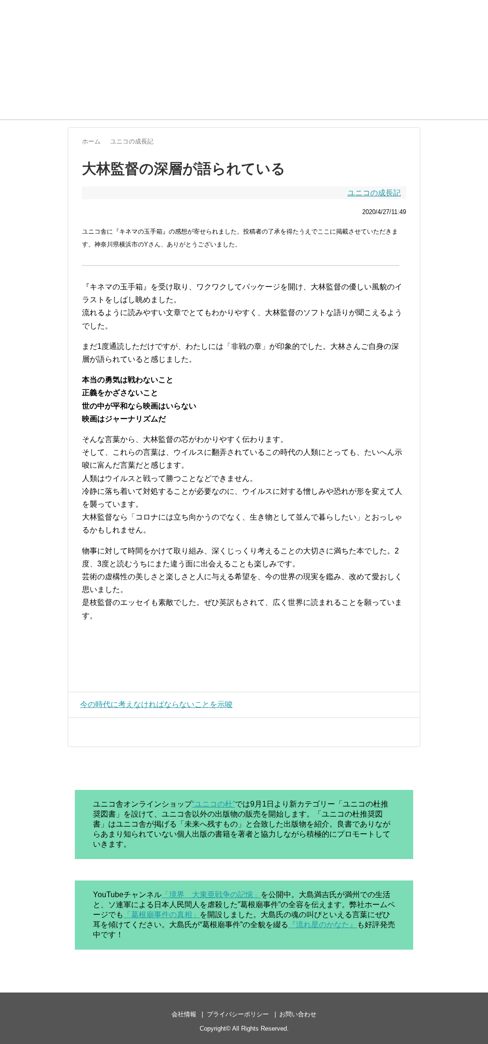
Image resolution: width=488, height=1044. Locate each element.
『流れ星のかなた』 (322, 925)
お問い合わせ (297, 1014)
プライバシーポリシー (238, 1014)
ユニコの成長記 (374, 193)
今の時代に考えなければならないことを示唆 (156, 704)
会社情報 (184, 1014)
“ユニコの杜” (213, 804)
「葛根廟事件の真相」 (161, 915)
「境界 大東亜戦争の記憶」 (211, 894)
